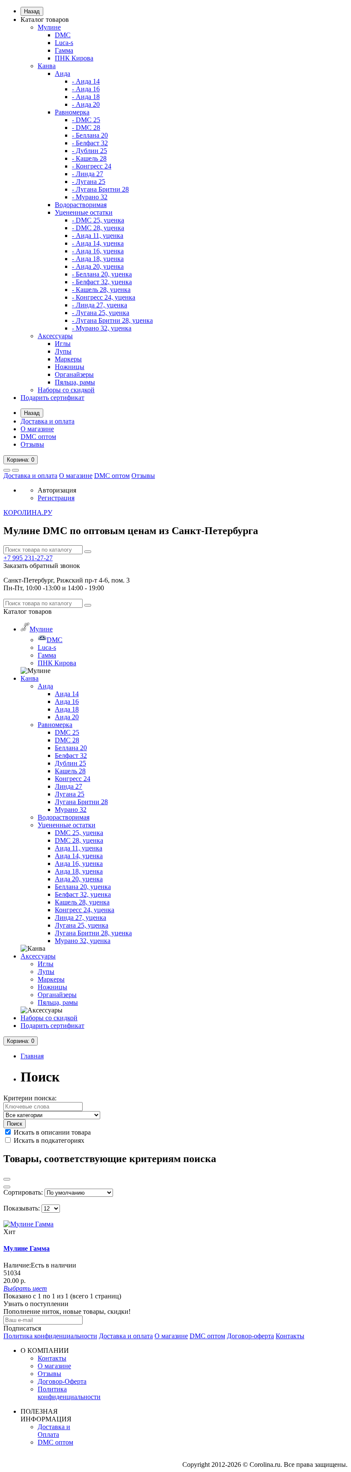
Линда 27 (68, 786)
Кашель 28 (70, 771)
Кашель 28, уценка (82, 902)
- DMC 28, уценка (98, 227)
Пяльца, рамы (75, 382)
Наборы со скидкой (66, 390)
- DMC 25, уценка (98, 220)
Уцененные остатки (84, 212)
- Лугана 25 (88, 181)
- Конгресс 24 (91, 166)
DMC (63, 35)
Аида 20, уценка (79, 879)
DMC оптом (38, 436)
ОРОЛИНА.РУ (27, 512)
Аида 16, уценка (79, 863)
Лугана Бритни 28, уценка (93, 933)
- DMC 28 (86, 127)
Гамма (64, 50)
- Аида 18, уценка (98, 258)
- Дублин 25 (89, 150)
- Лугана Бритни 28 (100, 189)
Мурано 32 (70, 809)
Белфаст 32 (71, 755)
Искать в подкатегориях (48, 1140)
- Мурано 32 (89, 197)
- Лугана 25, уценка (100, 312)
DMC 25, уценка (79, 832)
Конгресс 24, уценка (84, 909)
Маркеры (68, 359)
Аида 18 (67, 709)
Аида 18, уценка (79, 871)
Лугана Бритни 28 (81, 801)
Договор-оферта (250, 1336)
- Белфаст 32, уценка (102, 281)
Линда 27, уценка (80, 917)
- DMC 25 (86, 119)
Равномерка (72, 112)
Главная (32, 1056)
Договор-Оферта (62, 1381)
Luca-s (64, 42)
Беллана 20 (71, 747)
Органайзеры (74, 374)
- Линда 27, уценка (99, 305)
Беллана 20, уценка (83, 886)
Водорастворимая (81, 204)
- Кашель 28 (89, 158)
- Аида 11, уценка (97, 235)
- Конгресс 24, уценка (103, 297)
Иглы (63, 343)
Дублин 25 (70, 763)
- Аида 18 (86, 96)
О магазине (37, 429)
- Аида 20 (86, 104)
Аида (62, 73)
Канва (47, 65)
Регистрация (56, 498)
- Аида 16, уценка (98, 251)
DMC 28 (67, 740)
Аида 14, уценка (79, 855)
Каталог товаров (45, 19)
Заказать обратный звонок (41, 565)
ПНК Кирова (74, 58)
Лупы (63, 351)
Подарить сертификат (52, 397)
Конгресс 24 (72, 778)
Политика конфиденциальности (50, 1336)
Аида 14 (67, 693)
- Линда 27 (87, 173)
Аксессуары (55, 335)
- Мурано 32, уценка (101, 328)
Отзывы (32, 444)
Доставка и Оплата (54, 1430)
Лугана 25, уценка (81, 925)
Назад (32, 11)
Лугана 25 (69, 794)
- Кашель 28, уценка (101, 289)
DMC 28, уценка (79, 840)
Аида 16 (67, 701)
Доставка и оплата (47, 421)
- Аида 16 (86, 89)
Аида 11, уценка (78, 848)
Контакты (290, 1336)
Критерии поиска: (30, 1098)
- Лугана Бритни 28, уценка (112, 320)
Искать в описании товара (51, 1132)
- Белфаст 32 (90, 143)
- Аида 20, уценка (98, 266)
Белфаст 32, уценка (83, 894)
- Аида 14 (86, 81)
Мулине (49, 27)
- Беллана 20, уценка (102, 274)
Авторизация (57, 490)
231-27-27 (28, 558)
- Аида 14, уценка (98, 243)
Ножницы (69, 366)
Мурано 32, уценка (82, 940)
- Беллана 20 (90, 135)
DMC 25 (67, 732)
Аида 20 (67, 717)
